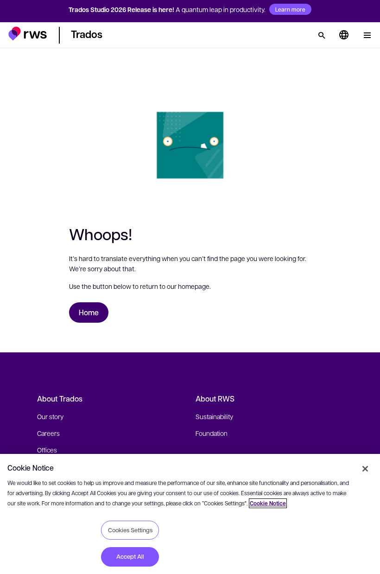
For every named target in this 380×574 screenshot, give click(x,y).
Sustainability (214, 416)
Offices (47, 450)
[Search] (321, 35)
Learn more (290, 9)
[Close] (365, 469)
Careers (48, 433)
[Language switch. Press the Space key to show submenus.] (343, 35)
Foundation (212, 433)
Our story (50, 416)
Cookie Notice (268, 503)
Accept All (130, 556)
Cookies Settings (130, 530)
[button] (27, 34)
